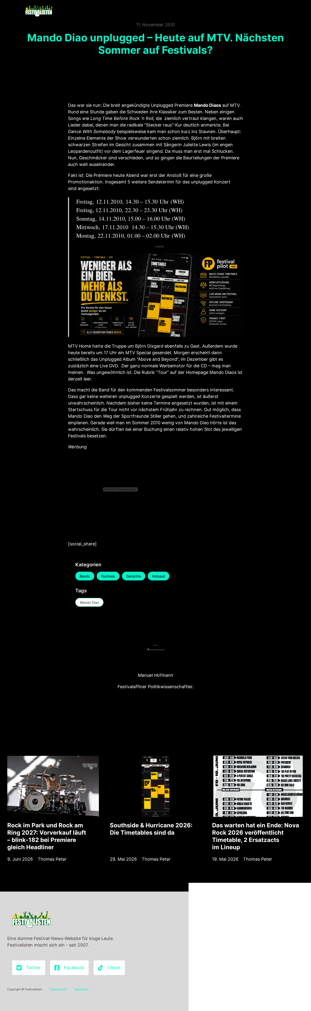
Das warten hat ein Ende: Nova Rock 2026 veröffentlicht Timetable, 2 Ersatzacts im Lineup (255, 836)
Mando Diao (89, 602)
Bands (85, 576)
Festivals (108, 576)
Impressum (81, 989)
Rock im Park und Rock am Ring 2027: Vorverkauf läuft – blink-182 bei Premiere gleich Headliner (46, 836)
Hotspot (158, 576)
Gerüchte (133, 576)
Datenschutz (58, 989)
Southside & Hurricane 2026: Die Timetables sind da (151, 829)
